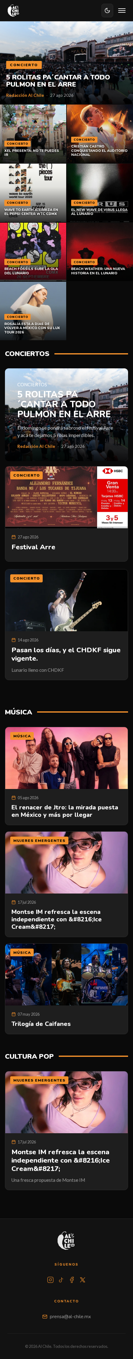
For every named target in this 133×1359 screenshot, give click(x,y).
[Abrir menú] (122, 10)
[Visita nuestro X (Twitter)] (82, 1280)
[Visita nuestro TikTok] (61, 1280)
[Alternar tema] (107, 10)
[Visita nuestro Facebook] (71, 1280)
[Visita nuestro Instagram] (50, 1280)
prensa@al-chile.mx (70, 1317)
